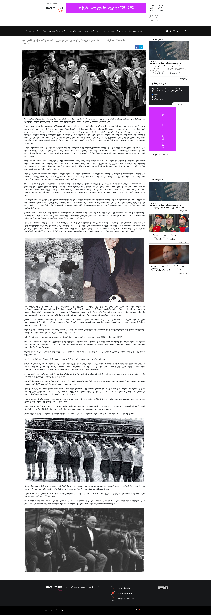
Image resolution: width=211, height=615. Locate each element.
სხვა (113, 31)
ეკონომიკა (54, 31)
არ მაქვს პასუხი (160, 99)
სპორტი (132, 31)
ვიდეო (141, 31)
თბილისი (104, 31)
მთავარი (30, 31)
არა (155, 96)
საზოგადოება (69, 31)
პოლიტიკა (42, 31)
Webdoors (142, 610)
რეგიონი (121, 31)
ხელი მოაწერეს (157, 71)
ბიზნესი (94, 31)
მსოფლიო (83, 31)
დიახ (156, 94)
